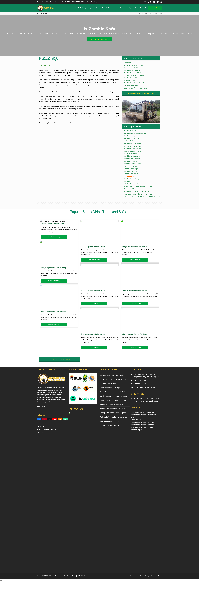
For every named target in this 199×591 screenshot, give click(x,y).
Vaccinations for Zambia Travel (135, 88)
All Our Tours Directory (45, 427)
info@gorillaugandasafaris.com (146, 387)
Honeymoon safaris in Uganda (111, 388)
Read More (41, 406)
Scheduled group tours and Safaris (113, 392)
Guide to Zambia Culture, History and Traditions (142, 196)
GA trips (40, 432)
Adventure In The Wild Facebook (143, 427)
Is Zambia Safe (130, 176)
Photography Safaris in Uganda (111, 404)
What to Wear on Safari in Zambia (136, 184)
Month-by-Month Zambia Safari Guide (138, 186)
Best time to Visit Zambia (133, 68)
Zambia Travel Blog (131, 78)
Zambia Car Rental (131, 174)
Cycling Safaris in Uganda (109, 425)
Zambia (147, 14)
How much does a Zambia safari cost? (138, 194)
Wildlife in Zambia (130, 80)
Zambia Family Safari (132, 159)
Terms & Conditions (130, 576)
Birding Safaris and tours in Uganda (113, 408)
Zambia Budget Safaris (132, 148)
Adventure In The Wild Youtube (142, 425)
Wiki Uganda (135, 417)
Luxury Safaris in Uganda (109, 383)
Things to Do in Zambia (132, 146)
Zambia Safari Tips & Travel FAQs (136, 191)
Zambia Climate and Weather (135, 83)
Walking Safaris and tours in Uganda (113, 417)
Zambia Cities (129, 181)
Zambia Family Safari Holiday (135, 133)
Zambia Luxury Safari (132, 138)
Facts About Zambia (131, 189)
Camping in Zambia (131, 161)
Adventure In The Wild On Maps (143, 422)
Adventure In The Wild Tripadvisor (143, 414)
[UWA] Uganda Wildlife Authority (143, 412)
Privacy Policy (144, 576)
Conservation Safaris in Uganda (111, 421)
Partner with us (156, 576)
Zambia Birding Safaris (132, 164)
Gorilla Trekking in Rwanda (47, 429)
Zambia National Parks (132, 143)
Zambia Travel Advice (132, 70)
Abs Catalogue (136, 430)
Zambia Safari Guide (131, 131)
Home (141, 14)
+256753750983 (140, 384)
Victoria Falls (128, 141)
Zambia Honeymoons (132, 156)
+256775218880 (140, 380)
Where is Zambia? (130, 153)
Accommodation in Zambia (134, 75)
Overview (127, 63)
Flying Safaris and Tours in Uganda (113, 400)
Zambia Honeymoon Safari (134, 136)
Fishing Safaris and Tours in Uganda (113, 413)
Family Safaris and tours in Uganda (113, 379)
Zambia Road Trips (131, 169)
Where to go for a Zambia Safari (136, 65)
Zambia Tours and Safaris (133, 73)
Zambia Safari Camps (132, 179)
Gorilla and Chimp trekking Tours (112, 375)
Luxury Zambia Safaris (132, 151)
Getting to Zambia (131, 85)
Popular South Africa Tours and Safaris (99, 211)
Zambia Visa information (133, 171)
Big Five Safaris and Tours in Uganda (113, 396)
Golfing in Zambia (130, 166)
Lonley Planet (136, 420)
